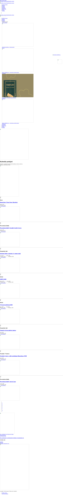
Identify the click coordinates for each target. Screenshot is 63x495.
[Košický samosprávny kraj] (4, 443)
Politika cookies (4, 492)
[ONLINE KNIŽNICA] (60, 63)
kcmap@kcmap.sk (3, 435)
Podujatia (3, 7)
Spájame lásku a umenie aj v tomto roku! (10, 253)
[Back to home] (7, 1)
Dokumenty (4, 8)
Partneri (3, 126)
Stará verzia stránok (5, 493)
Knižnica (3, 6)
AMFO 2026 (3, 279)
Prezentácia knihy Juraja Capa (8, 381)
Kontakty (3, 10)
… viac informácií (3, 206)
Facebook (1, 441)
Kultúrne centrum (4, 4)
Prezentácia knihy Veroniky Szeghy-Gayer (11, 228)
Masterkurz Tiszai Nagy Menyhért (9, 202)
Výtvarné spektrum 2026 (6, 304)
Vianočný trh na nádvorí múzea (8, 330)
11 (2, 410)
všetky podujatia (4, 22)
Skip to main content (3, 0)
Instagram (1, 442)
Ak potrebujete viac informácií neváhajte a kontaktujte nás (12, 437)
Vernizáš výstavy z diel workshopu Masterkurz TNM (13, 356)
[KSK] (3, 16)
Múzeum (3, 5)
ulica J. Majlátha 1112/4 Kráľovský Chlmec (7, 434)
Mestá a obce (4, 125)
